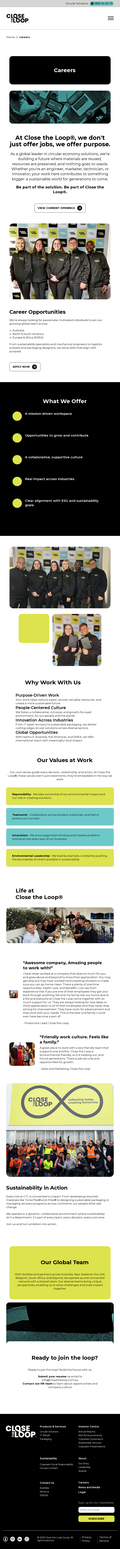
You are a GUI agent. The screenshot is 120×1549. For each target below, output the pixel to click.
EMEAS (44, 1495)
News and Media (89, 1487)
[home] (17, 18)
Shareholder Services (89, 1442)
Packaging (46, 1439)
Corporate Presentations (91, 1446)
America (44, 1491)
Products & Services (53, 1426)
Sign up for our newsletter (96, 1502)
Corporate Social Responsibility (56, 1464)
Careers (24, 37)
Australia (44, 1488)
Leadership (84, 1467)
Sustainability (48, 1458)
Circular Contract (49, 1468)
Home (10, 37)
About (82, 1458)
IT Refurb (45, 1435)
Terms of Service (105, 1539)
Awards (82, 1471)
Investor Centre (88, 1426)
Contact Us (47, 1482)
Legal (82, 1492)
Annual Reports (86, 1431)
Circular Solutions (49, 1431)
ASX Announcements (90, 1435)
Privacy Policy (86, 1539)
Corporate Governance (90, 1439)
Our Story (83, 1463)
